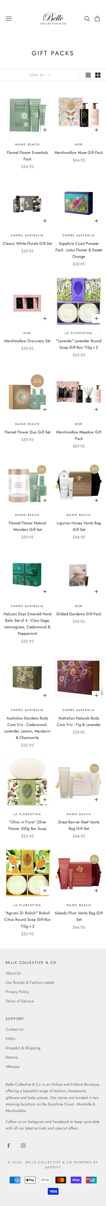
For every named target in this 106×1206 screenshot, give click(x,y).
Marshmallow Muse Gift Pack (79, 152)
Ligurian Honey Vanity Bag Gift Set (79, 526)
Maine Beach (27, 144)
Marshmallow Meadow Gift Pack (78, 435)
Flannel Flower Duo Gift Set (27, 432)
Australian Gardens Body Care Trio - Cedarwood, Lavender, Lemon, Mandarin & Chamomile (27, 727)
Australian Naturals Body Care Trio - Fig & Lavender (79, 721)
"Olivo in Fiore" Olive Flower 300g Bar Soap (27, 825)
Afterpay (13, 1066)
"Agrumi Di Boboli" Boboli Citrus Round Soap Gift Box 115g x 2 (27, 919)
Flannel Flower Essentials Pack (27, 156)
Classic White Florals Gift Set (27, 243)
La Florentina (78, 333)
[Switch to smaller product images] (97, 75)
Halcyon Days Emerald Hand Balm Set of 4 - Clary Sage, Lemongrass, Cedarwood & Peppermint (27, 623)
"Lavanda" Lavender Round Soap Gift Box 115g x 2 (78, 344)
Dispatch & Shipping (23, 1048)
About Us (13, 973)
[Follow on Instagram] (23, 1145)
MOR (79, 144)
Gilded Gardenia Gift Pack (78, 614)
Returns (12, 1057)
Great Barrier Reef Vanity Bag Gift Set (78, 825)
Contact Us (15, 1029)
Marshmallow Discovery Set (27, 341)
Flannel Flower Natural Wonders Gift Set (27, 526)
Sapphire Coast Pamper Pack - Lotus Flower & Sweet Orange (78, 250)
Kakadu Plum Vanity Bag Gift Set (79, 916)
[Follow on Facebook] (8, 1145)
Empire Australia (27, 235)
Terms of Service (20, 1001)
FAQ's (11, 1038)
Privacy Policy (17, 992)
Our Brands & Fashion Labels (30, 982)
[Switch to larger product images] (88, 75)
